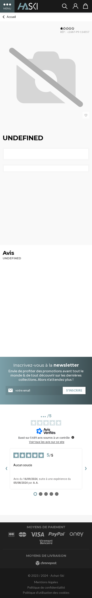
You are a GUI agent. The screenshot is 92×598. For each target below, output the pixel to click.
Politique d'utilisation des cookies (46, 592)
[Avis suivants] (86, 469)
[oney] (77, 534)
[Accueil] (27, 6)
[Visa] (37, 534)
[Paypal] (56, 534)
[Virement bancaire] (46, 542)
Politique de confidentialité (46, 587)
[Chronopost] (46, 563)
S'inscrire (74, 390)
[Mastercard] (22, 534)
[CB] (11, 534)
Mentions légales (46, 582)
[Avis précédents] (6, 469)
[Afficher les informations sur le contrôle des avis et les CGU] (73, 437)
